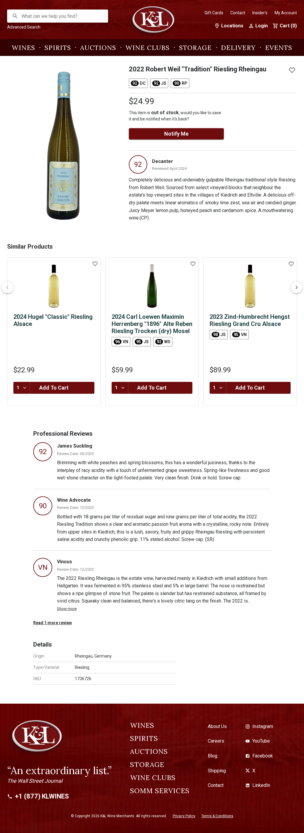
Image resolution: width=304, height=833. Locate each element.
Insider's (259, 13)
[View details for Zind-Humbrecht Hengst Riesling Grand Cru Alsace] (250, 286)
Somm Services (159, 790)
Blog (212, 756)
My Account (286, 13)
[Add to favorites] (292, 70)
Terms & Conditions (217, 816)
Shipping (217, 771)
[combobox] (57, 16)
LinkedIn (261, 785)
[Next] (296, 287)
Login (261, 26)
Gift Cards (214, 13)
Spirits (58, 47)
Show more (67, 608)
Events (278, 47)
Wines (23, 47)
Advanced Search (23, 27)
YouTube (261, 741)
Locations (232, 26)
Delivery (238, 47)
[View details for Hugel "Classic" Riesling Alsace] (53, 286)
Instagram (262, 726)
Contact (237, 13)
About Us (217, 726)
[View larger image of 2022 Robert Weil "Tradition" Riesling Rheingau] (63, 145)
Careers (216, 741)
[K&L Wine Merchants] (152, 22)
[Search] (15, 16)
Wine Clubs (148, 47)
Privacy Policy (184, 816)
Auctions (98, 47)
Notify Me (176, 134)
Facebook (262, 756)
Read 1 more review (52, 622)
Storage (195, 47)
